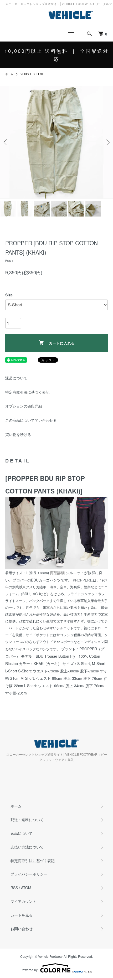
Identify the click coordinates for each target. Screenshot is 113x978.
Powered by (29, 969)
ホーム (9, 74)
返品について (16, 377)
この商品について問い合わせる (31, 420)
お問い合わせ (22, 928)
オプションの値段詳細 (23, 406)
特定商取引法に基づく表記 (27, 392)
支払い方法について (27, 847)
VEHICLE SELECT (31, 74)
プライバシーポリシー (29, 874)
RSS (14, 887)
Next (107, 142)
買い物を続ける (18, 434)
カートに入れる (62, 343)
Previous (6, 142)
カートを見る (22, 915)
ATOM (26, 887)
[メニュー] (71, 34)
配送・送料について (27, 819)
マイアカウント (23, 901)
